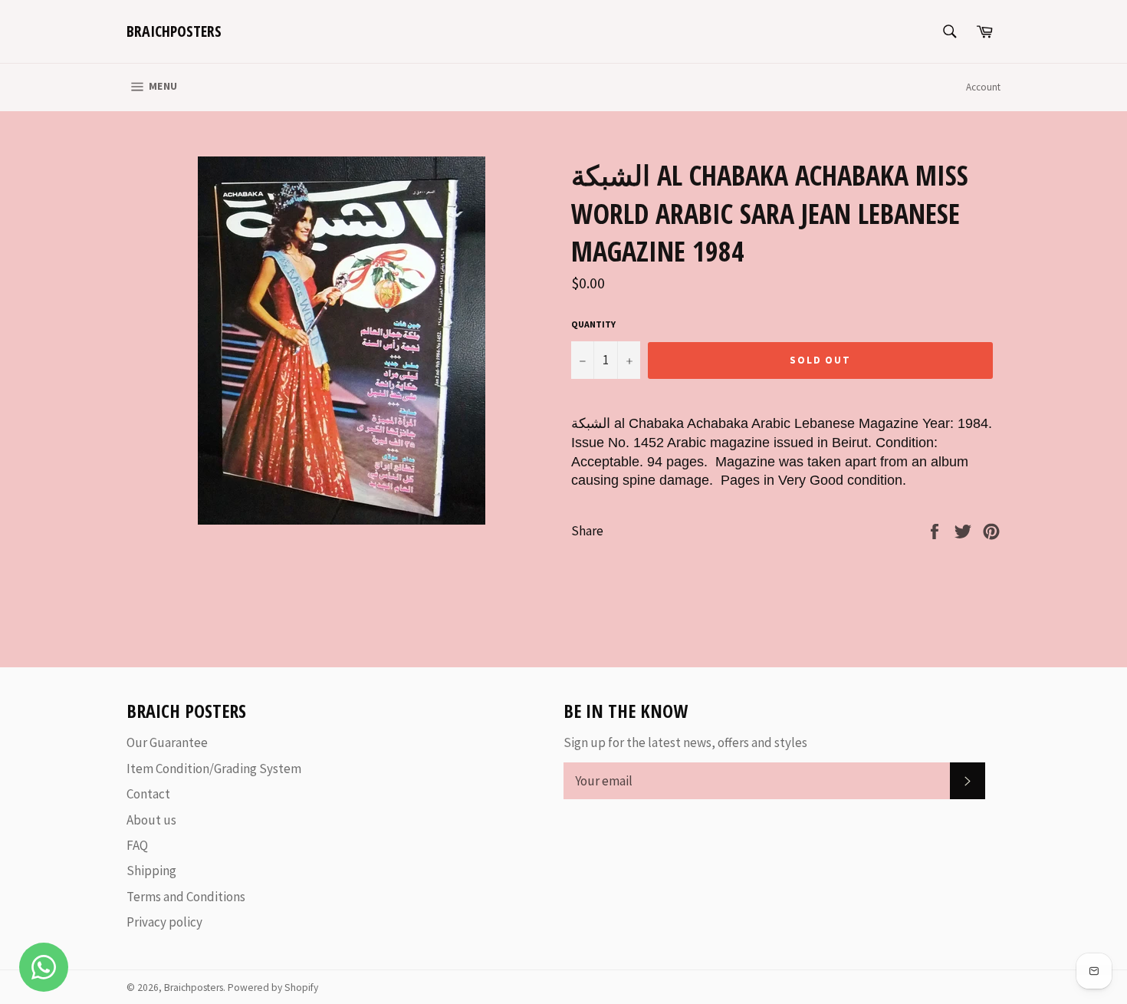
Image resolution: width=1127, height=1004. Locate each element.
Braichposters (174, 31)
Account (983, 87)
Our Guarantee (167, 742)
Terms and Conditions (186, 896)
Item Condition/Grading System (214, 768)
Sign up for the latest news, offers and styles (685, 742)
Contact (148, 793)
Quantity (593, 324)
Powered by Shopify (273, 987)
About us (151, 819)
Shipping (151, 870)
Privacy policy (164, 921)
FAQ (137, 845)
